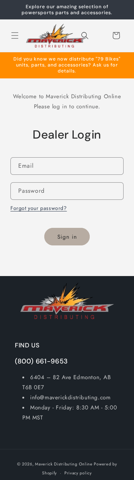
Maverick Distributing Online (64, 464)
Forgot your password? (38, 208)
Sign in (67, 237)
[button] (15, 35)
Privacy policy (78, 473)
